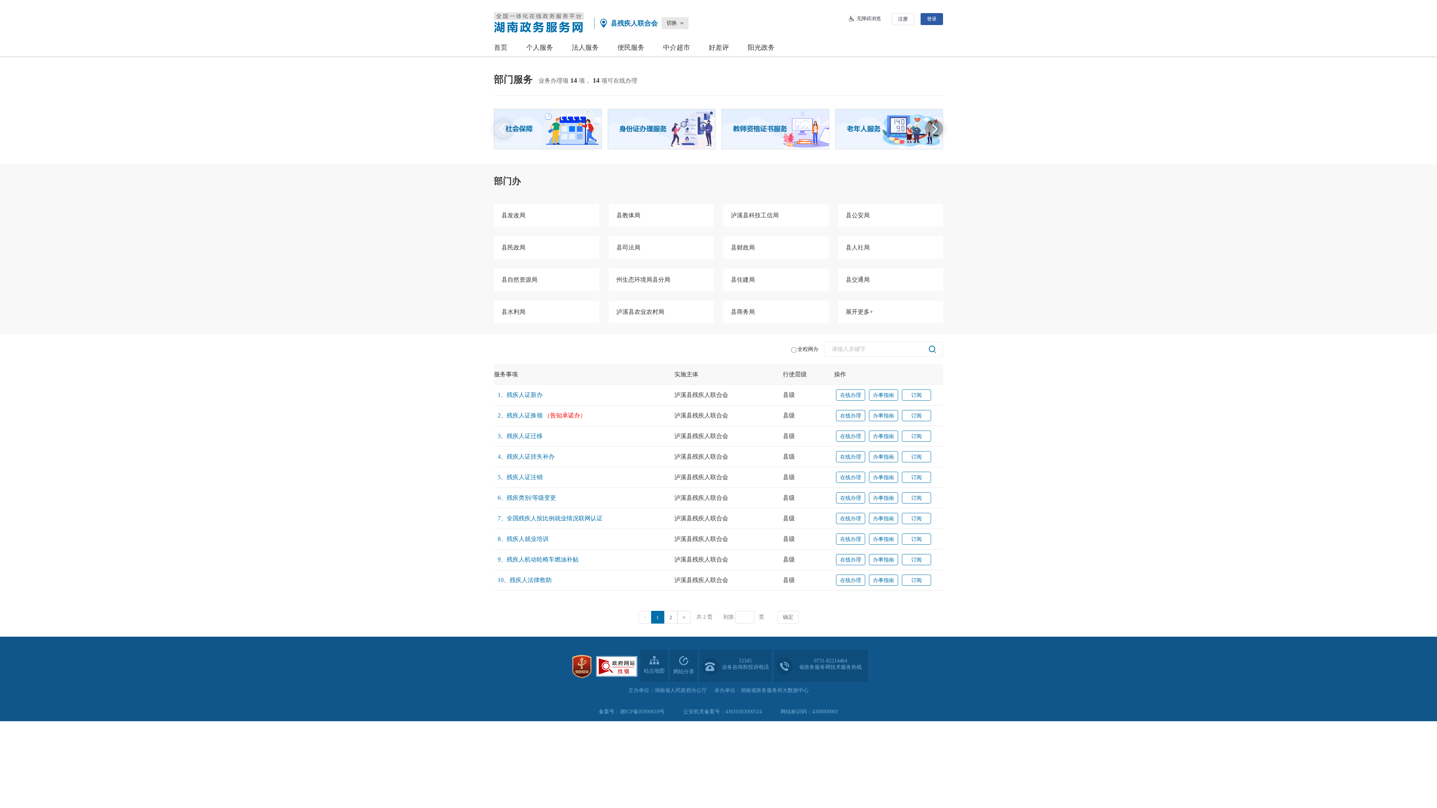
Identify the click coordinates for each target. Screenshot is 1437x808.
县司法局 (628, 247)
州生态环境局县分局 (643, 279)
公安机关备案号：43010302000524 (722, 711)
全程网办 (807, 349)
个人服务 (539, 47)
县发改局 (513, 215)
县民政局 (513, 247)
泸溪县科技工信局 (755, 215)
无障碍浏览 (869, 18)
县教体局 (628, 215)
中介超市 (676, 47)
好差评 (719, 47)
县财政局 (743, 247)
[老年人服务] (889, 129)
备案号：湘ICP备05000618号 (632, 711)
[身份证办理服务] (662, 129)
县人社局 (858, 247)
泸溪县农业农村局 (640, 312)
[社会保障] (548, 129)
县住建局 (743, 279)
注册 (903, 19)
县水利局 (513, 312)
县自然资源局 (519, 279)
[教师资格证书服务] (775, 129)
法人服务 (585, 47)
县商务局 (743, 312)
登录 (932, 19)
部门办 (507, 181)
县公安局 (858, 215)
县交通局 (858, 279)
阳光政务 (761, 47)
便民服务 (630, 47)
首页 (500, 47)
